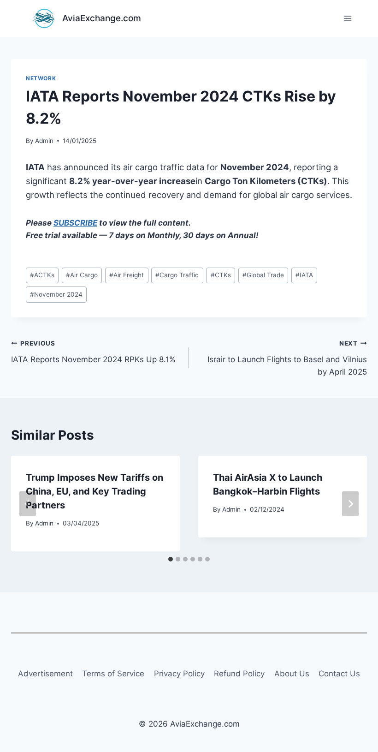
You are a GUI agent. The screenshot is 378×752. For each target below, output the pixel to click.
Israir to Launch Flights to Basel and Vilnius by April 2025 (287, 358)
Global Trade (263, 275)
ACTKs (42, 275)
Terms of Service (113, 673)
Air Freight (126, 275)
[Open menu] (347, 18)
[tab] (170, 559)
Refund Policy (239, 673)
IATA (304, 275)
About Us (291, 673)
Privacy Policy (179, 673)
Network (41, 78)
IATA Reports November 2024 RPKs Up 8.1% (93, 352)
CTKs (221, 275)
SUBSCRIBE (75, 222)
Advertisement (45, 673)
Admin (44, 140)
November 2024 (56, 294)
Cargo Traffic (177, 275)
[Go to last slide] (27, 503)
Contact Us (339, 673)
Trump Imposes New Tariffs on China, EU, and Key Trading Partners (94, 491)
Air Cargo (82, 275)
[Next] (350, 503)
